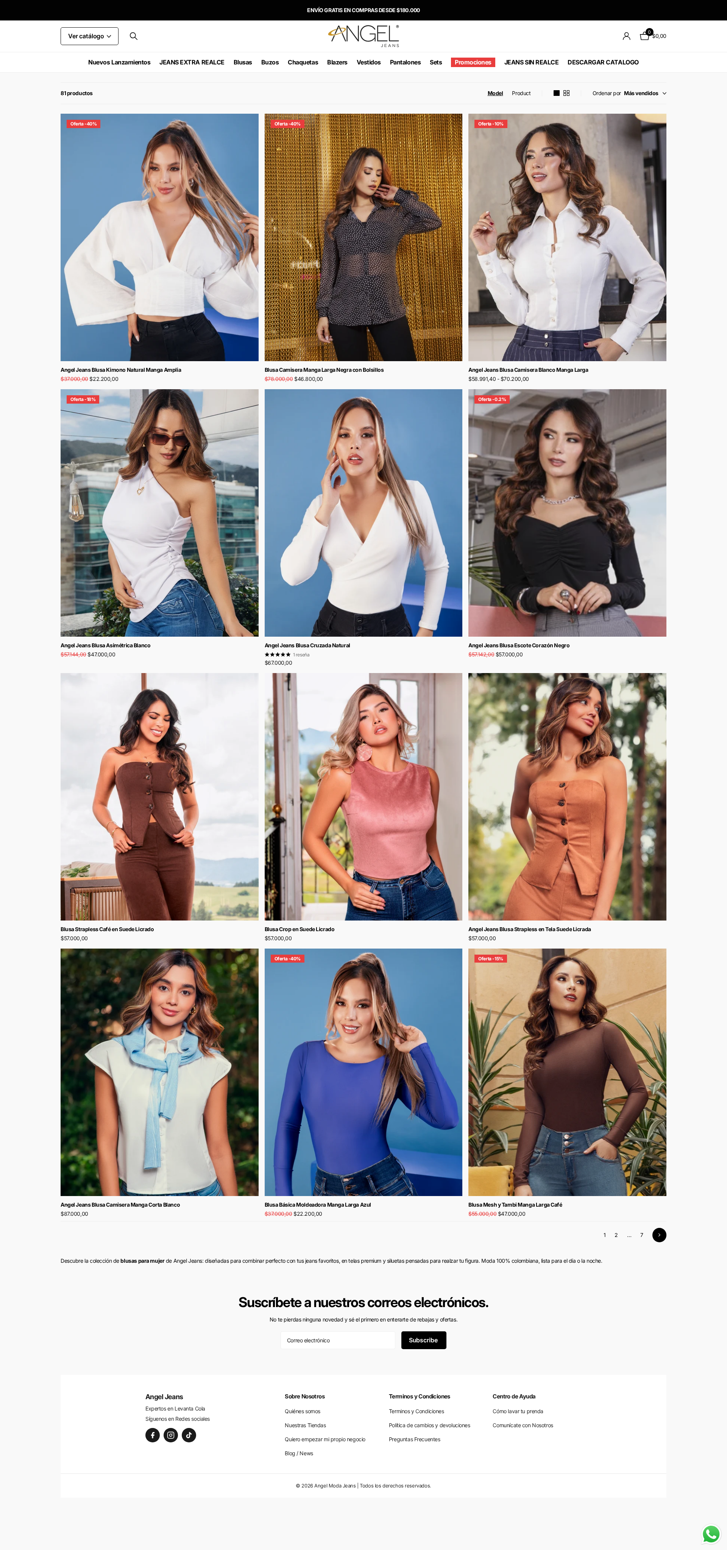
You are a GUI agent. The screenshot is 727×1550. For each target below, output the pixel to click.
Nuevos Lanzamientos (119, 62)
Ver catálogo (87, 36)
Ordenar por (607, 93)
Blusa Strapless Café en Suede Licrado (107, 929)
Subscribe (424, 1340)
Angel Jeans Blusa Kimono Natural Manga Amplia (121, 369)
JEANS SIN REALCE (531, 62)
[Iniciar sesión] (627, 36)
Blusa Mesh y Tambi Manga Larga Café (515, 1204)
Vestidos (369, 62)
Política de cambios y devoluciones (429, 1425)
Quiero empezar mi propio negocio (325, 1439)
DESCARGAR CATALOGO (603, 62)
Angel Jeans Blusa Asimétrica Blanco (105, 645)
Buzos (270, 62)
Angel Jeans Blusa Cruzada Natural (307, 645)
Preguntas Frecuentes (414, 1439)
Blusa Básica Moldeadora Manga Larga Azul (318, 1204)
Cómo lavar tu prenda (518, 1411)
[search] (133, 36)
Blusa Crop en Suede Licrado (300, 929)
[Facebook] (152, 1435)
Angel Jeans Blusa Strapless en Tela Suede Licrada (529, 929)
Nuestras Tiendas (305, 1425)
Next (659, 1235)
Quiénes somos (302, 1411)
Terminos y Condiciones (416, 1411)
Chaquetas (303, 62)
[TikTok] (189, 1435)
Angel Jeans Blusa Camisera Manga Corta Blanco (120, 1204)
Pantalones (405, 62)
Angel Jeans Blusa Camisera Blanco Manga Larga (528, 369)
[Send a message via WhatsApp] (711, 1534)
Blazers (337, 62)
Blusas (243, 62)
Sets (436, 62)
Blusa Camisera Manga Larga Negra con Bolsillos (324, 369)
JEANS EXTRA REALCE (191, 62)
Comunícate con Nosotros (523, 1425)
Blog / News (299, 1453)
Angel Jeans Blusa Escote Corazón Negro (518, 645)
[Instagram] (171, 1435)
